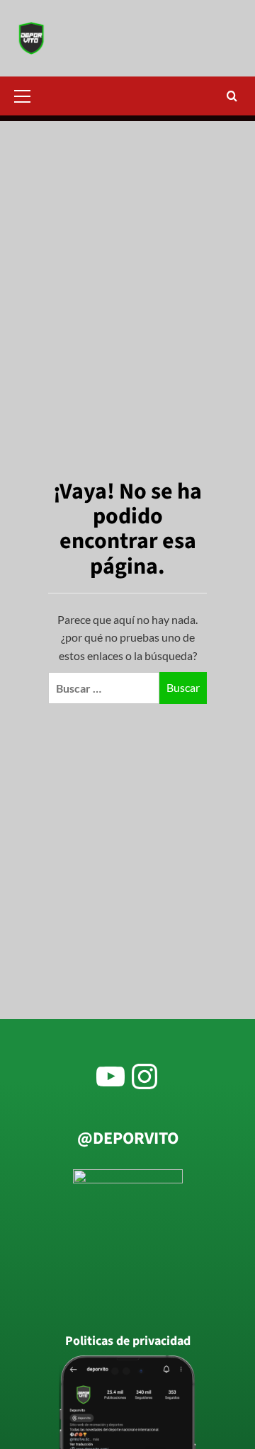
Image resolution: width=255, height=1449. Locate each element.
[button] (28, 94)
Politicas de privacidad (128, 1341)
